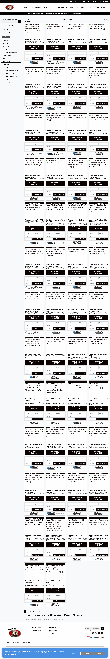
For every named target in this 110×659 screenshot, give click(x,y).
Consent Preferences (82, 648)
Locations (94, 2)
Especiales (51, 633)
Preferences (75, 653)
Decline (87, 653)
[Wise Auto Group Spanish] (9, 7)
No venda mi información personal (63, 648)
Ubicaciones (36, 627)
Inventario (53, 627)
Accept (99, 653)
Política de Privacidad (33, 648)
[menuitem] (11, 35)
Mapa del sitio (45, 648)
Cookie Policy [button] (45, 652)
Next (49, 611)
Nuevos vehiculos (53, 630)
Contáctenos (10, 648)
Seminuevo (51, 631)
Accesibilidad (20, 648)
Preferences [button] (13, 654)
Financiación (36, 630)
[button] (23, 7)
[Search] (19, 21)
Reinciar (10, 25)
